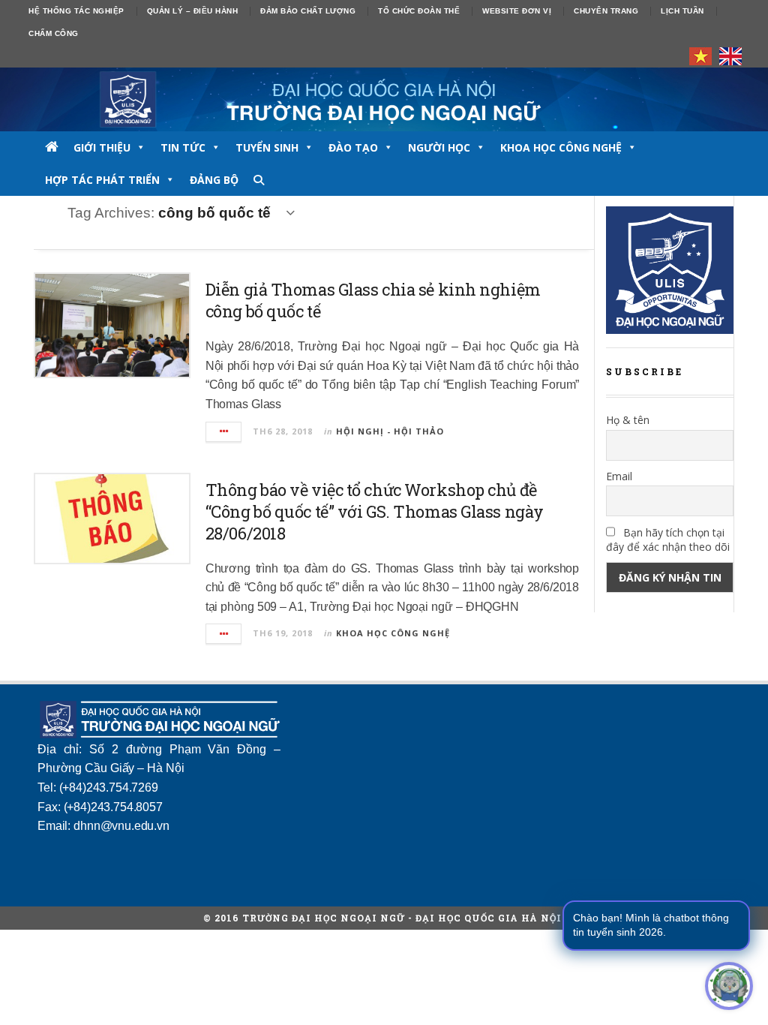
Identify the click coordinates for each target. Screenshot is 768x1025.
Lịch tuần (682, 11)
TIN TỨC (183, 147)
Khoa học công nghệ (561, 147)
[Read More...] (224, 431)
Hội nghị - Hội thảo (390, 431)
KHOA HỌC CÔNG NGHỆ (393, 633)
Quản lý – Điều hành (192, 11)
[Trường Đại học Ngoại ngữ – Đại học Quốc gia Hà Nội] (384, 99)
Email (619, 476)
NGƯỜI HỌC (439, 147)
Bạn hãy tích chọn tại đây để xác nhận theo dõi (668, 539)
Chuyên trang (606, 11)
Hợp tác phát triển (102, 180)
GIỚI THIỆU (102, 147)
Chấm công (53, 33)
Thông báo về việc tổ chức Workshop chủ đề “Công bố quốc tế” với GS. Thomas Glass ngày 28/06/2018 (375, 511)
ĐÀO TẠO (353, 147)
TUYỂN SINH (267, 147)
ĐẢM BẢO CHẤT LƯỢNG (308, 11)
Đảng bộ (214, 180)
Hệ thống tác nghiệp (76, 11)
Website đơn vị (516, 11)
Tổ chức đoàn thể (419, 11)
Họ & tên (628, 420)
